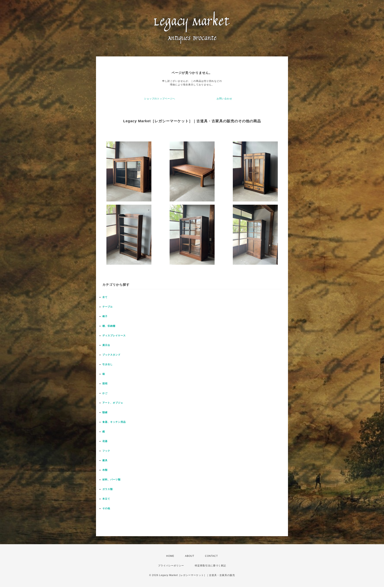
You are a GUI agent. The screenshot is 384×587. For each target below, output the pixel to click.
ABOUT (189, 556)
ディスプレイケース (114, 335)
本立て (106, 498)
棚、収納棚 (108, 326)
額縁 (105, 412)
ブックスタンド (111, 354)
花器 (105, 441)
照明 (105, 383)
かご (105, 393)
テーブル (107, 306)
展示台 (106, 345)
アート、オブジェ (112, 402)
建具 (105, 460)
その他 (106, 508)
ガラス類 (107, 489)
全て (105, 297)
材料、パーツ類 (111, 479)
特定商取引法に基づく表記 (210, 565)
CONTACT (211, 556)
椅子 (105, 316)
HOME (170, 556)
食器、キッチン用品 (114, 422)
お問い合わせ (224, 98)
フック (106, 450)
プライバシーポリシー (171, 565)
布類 (105, 470)
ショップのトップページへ (159, 98)
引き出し (107, 364)
